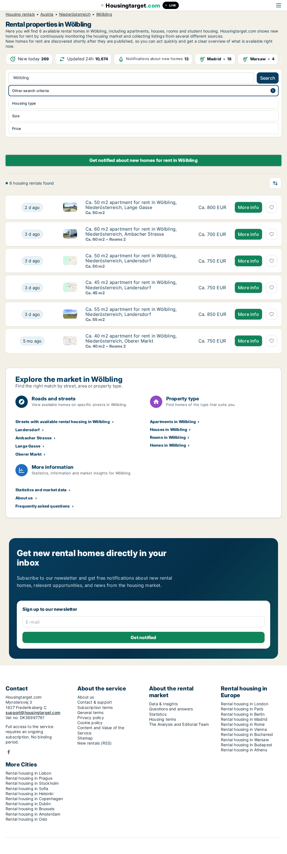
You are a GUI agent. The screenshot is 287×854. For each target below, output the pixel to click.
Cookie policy (90, 722)
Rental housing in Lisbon (28, 773)
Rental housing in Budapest (246, 744)
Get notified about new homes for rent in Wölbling (143, 160)
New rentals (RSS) (94, 743)
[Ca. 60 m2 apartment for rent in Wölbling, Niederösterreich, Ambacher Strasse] (212, 234)
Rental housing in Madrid (244, 719)
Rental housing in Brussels (30, 808)
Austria (46, 14)
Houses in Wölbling (169, 429)
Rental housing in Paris (242, 708)
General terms (90, 712)
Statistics (157, 714)
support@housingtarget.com (33, 712)
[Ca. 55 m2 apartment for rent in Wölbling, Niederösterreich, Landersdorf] (212, 314)
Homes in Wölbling (168, 445)
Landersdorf (27, 429)
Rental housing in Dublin (28, 803)
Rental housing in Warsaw (245, 739)
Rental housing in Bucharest (247, 734)
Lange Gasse (27, 446)
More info (248, 207)
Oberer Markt (28, 454)
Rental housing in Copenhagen (34, 798)
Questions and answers (171, 708)
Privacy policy (90, 717)
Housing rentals (20, 14)
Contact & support (94, 702)
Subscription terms (95, 707)
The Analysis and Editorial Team (179, 724)
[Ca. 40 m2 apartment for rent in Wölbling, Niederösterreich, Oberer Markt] (212, 341)
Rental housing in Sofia (27, 788)
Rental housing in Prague (29, 778)
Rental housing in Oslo (26, 819)
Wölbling (104, 14)
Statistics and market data (40, 489)
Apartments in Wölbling (173, 421)
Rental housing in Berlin (243, 714)
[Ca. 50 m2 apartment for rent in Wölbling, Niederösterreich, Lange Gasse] (212, 207)
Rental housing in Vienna (244, 729)
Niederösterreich (75, 14)
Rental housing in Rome (243, 724)
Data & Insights (163, 703)
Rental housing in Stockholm (32, 783)
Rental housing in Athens (244, 749)
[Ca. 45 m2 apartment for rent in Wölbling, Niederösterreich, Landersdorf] (212, 287)
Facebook (9, 752)
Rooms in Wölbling (168, 437)
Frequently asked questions (42, 506)
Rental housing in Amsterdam (33, 814)
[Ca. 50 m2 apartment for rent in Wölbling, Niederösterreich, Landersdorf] (212, 261)
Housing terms (162, 719)
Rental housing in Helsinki (29, 793)
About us (24, 497)
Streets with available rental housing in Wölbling (62, 421)
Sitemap (85, 738)
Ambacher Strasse (33, 437)
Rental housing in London (244, 703)
